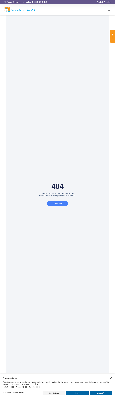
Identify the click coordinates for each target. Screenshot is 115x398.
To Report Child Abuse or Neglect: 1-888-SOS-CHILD (25, 2)
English (100, 2)
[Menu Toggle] (109, 10)
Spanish (107, 2)
